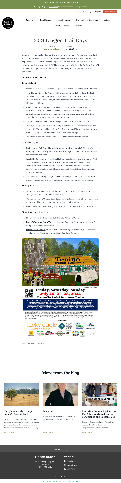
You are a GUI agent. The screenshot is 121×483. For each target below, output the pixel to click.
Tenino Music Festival (35, 229)
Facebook (71, 461)
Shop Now (30, 20)
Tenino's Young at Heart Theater (41, 222)
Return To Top (60, 449)
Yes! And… (48, 411)
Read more (9, 432)
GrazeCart (74, 481)
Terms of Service (60, 477)
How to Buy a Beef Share (87, 20)
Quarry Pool (35, 218)
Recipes (106, 20)
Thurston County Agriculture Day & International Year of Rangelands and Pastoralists (99, 414)
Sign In (98, 12)
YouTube (70, 469)
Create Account (110, 12)
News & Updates (61, 26)
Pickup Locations (63, 20)
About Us (77, 26)
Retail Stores (45, 20)
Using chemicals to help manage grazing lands (18, 412)
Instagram (71, 465)
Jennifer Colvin (51, 49)
